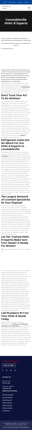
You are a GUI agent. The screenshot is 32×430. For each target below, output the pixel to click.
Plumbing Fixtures (7, 408)
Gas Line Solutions (7, 397)
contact (26, 2)
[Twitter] (6, 370)
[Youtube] (11, 370)
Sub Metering (6, 410)
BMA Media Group (24, 427)
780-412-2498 (6, 383)
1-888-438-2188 (6, 388)
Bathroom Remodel (7, 395)
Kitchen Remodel (7, 400)
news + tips (12, 2)
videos (19, 2)
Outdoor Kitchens (7, 403)
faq (4, 2)
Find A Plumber (9, 365)
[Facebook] (2, 370)
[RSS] (15, 370)
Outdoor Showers (7, 405)
